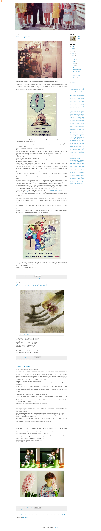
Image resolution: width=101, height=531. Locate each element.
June (74, 63)
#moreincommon (73, 88)
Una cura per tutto (24, 37)
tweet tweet (75, 175)
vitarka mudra (29, 359)
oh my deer (78, 149)
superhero (76, 166)
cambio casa (22, 509)
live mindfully (73, 140)
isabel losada (72, 134)
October (75, 57)
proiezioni (26, 278)
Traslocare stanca (23, 366)
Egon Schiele (72, 117)
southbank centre (80, 163)
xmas (71, 183)
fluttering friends (73, 118)
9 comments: (29, 275)
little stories (81, 138)
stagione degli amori (75, 164)
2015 (73, 53)
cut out (73, 114)
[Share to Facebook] (39, 276)
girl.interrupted (23, 359)
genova (82, 120)
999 (71, 91)
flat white (82, 117)
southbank (74, 163)
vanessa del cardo (75, 177)
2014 (73, 55)
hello (83, 125)
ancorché (79, 95)
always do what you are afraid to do (31, 285)
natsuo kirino (81, 146)
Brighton (72, 104)
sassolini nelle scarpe (33, 278)
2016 (73, 51)
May (74, 65)
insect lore (79, 132)
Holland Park (76, 126)
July (74, 61)
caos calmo (82, 108)
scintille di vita (78, 160)
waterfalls (72, 180)
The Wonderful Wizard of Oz (77, 169)
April (74, 67)
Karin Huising (26, 334)
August (74, 59)
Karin (33, 350)
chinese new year (77, 111)
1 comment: (29, 357)
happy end (78, 125)
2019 (73, 46)
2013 (73, 82)
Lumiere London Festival (75, 141)
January (75, 80)
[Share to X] (37, 276)
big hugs (79, 101)
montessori (79, 143)
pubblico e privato (79, 155)
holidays (71, 126)
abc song (74, 91)
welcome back (76, 180)
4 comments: (29, 507)
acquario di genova (80, 91)
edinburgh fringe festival (79, 115)
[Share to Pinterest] (40, 276)
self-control (79, 161)
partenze (71, 152)
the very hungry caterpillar (78, 167)
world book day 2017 (79, 181)
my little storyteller (80, 144)
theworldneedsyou (73, 170)
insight (82, 132)
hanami (82, 123)
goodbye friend (80, 121)
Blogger (56, 527)
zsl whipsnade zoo (80, 183)
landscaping (79, 137)
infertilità (21, 278)
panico (82, 151)
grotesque (72, 123)
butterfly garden (77, 104)
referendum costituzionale (79, 157)
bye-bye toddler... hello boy (78, 106)
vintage (80, 177)
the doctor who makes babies (54, 190)
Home (41, 514)
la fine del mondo (75, 135)
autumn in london (76, 96)
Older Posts (64, 514)
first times (78, 117)
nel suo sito (29, 192)
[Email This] (35, 276)
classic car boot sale (78, 112)
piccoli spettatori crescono (78, 154)
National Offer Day (74, 146)
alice (79, 36)
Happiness (72, 125)
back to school (76, 98)
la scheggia (81, 135)
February (75, 77)
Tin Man (76, 172)
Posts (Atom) (25, 517)
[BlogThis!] (36, 276)
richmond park (73, 158)
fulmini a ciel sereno (77, 120)
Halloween (77, 123)
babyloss (71, 98)
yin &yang (39, 278)
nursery (74, 149)
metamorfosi (74, 143)
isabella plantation (79, 134)
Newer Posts (19, 514)
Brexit (82, 102)
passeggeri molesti (77, 152)
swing (80, 166)
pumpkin (71, 157)
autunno (82, 96)
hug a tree (75, 128)
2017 (73, 48)
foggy (78, 118)
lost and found (80, 140)
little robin (76, 138)
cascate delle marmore (75, 109)
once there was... (77, 151)
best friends (78, 99)
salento (78, 158)
